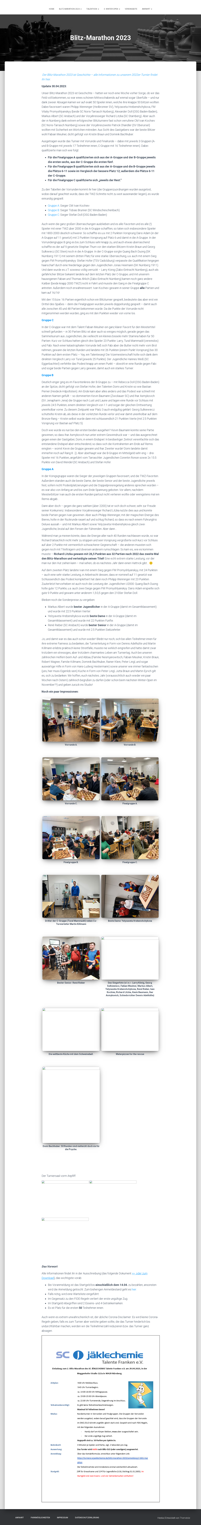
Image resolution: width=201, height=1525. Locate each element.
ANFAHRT (146, 9)
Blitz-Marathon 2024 (69, 9)
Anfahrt (18, 1518)
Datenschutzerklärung (86, 1518)
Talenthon (92, 9)
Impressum (61, 1518)
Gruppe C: (54, 214)
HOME (51, 9)
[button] (81, 9)
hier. (134, 1289)
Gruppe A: (54, 205)
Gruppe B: (54, 210)
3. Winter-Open (111, 9)
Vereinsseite (131, 9)
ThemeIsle (185, 1518)
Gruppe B (47, 375)
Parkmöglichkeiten (39, 1518)
